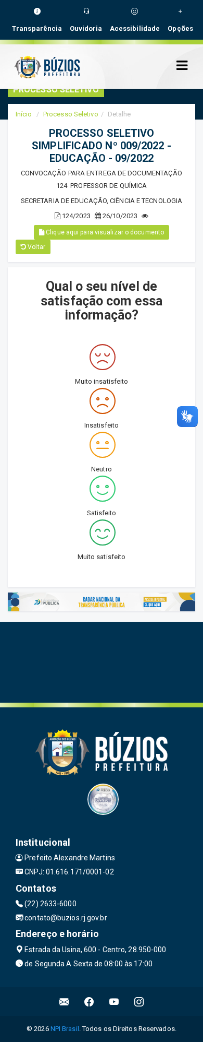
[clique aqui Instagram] (139, 1001)
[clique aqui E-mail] (64, 1001)
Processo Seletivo (70, 114)
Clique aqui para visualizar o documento (104, 232)
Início (24, 114)
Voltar (35, 247)
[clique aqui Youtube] (114, 1001)
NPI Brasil (64, 1029)
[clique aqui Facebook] (89, 1001)
